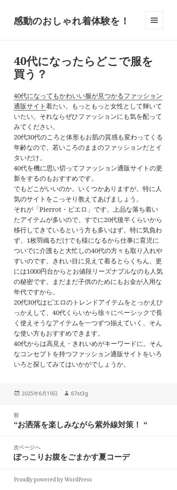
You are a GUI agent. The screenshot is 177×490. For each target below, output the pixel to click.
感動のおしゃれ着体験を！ (72, 20)
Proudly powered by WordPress (53, 479)
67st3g (79, 393)
